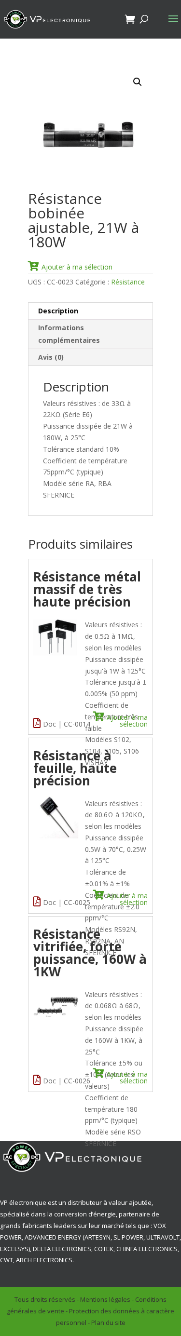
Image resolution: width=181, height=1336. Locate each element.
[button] (137, 82)
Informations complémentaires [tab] (69, 334)
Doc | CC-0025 (66, 902)
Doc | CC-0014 (66, 724)
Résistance (128, 281)
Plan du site (108, 1322)
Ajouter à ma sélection (77, 266)
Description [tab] (58, 310)
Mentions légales (105, 1299)
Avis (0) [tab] (51, 357)
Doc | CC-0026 (66, 1080)
